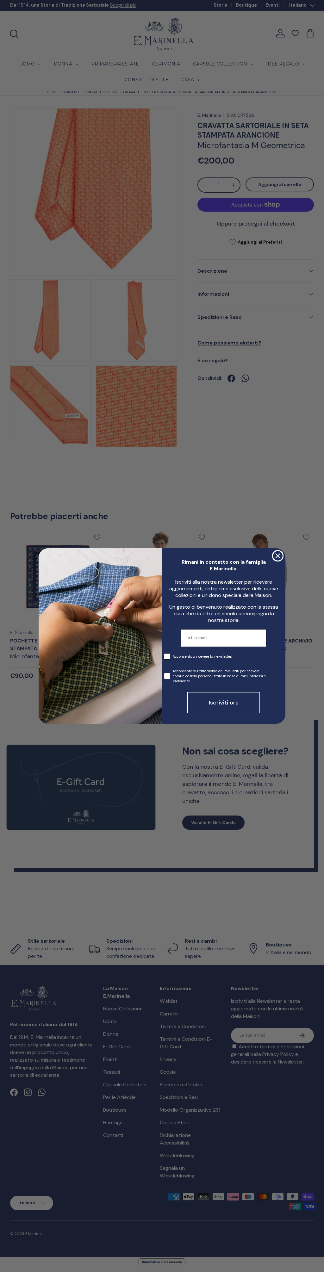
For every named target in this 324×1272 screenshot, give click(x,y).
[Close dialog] (278, 556)
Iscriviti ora (224, 702)
